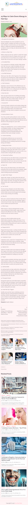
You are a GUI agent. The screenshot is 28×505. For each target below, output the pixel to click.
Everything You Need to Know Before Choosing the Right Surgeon (20, 348)
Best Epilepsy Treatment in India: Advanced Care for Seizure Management (6, 362)
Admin (3, 400)
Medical (11, 302)
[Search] (26, 9)
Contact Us (3, 366)
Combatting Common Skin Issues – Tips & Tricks (13, 428)
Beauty (3, 426)
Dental (3, 487)
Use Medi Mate (18, 503)
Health (7, 302)
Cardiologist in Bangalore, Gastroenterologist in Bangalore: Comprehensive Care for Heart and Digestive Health (13, 459)
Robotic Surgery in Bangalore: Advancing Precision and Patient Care (20, 362)
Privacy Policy (3, 369)
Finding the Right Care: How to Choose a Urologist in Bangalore (7, 348)
